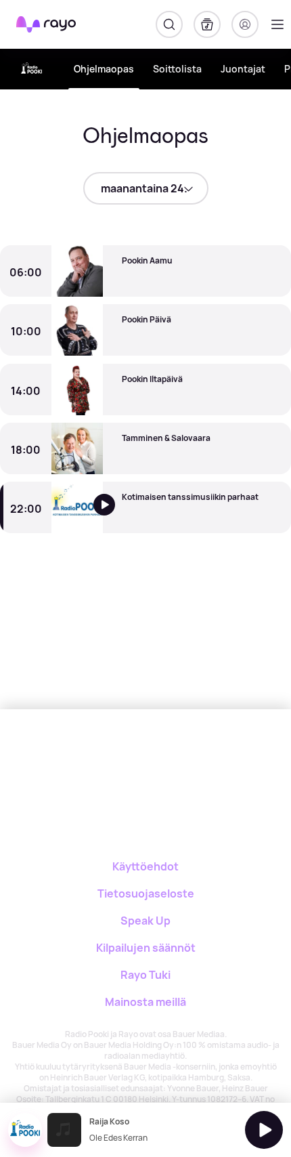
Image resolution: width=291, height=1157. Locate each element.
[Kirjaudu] (245, 24)
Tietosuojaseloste (145, 893)
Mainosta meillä (145, 1001)
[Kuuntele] (113, 514)
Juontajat (243, 68)
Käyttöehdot (145, 866)
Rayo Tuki (145, 974)
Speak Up (145, 920)
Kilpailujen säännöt (146, 947)
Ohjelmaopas (104, 68)
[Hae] (169, 24)
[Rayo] (116, 756)
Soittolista (177, 68)
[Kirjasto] (207, 24)
